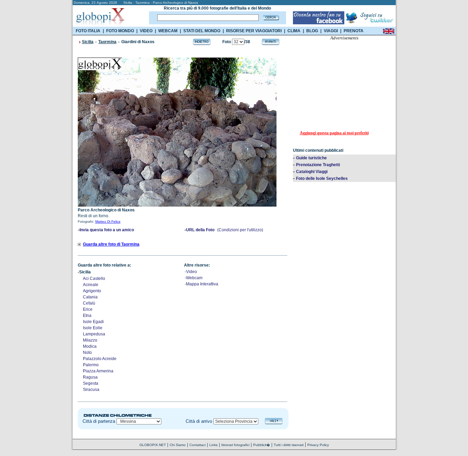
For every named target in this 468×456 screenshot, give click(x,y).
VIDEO (146, 30)
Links (213, 445)
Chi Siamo (178, 445)
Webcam (194, 277)
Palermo (91, 364)
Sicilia (88, 41)
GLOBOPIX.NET (152, 445)
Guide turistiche (311, 158)
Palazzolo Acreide (99, 358)
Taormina (107, 41)
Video (191, 271)
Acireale (90, 284)
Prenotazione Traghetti (318, 164)
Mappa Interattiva (202, 284)
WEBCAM (167, 30)
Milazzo (90, 340)
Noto (87, 352)
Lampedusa (94, 334)
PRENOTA (354, 30)
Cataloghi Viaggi (312, 171)
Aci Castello (94, 278)
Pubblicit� (261, 445)
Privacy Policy (318, 445)
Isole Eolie (92, 327)
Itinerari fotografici (235, 445)
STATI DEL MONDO (201, 30)
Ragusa (90, 377)
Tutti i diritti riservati (289, 445)
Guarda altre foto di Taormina (111, 244)
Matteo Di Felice (108, 221)
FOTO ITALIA (88, 30)
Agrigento (92, 290)
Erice (88, 309)
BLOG (312, 30)
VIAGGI (331, 30)
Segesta (90, 383)
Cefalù (89, 303)
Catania (90, 297)
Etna (87, 315)
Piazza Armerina (98, 371)
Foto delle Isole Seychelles (322, 178)
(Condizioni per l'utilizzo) (240, 229)
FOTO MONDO (120, 30)
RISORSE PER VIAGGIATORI (254, 30)
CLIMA (293, 30)
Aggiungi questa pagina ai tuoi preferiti (334, 133)
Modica (90, 346)
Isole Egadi (93, 321)
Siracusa (91, 389)
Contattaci (197, 445)
